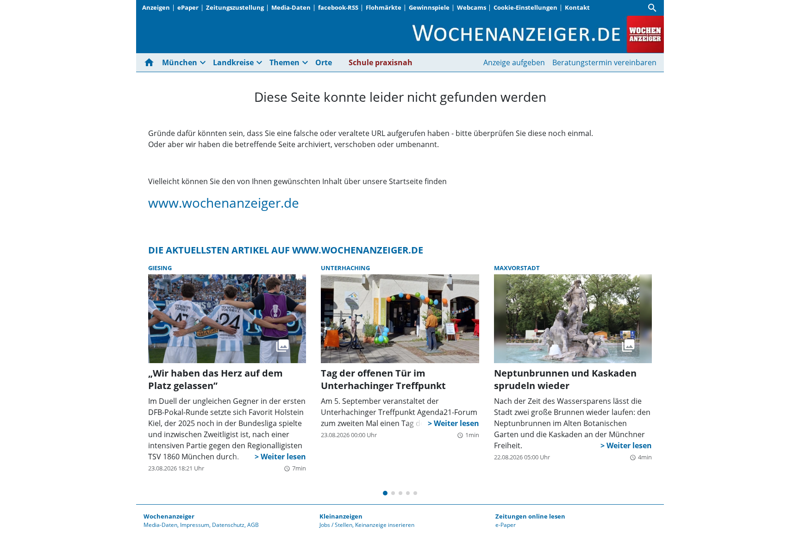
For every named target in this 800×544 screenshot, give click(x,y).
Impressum (194, 525)
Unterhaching (345, 268)
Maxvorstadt (517, 268)
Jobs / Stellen (335, 525)
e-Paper (505, 525)
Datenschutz (228, 525)
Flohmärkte (383, 7)
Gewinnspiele (429, 7)
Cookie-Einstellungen (525, 7)
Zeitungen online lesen (530, 516)
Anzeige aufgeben (514, 62)
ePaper (188, 7)
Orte (323, 62)
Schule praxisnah (380, 62)
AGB (253, 525)
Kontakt (577, 7)
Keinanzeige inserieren (384, 525)
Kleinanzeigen (340, 516)
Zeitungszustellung (235, 7)
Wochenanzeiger (169, 516)
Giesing (160, 268)
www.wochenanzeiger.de (223, 202)
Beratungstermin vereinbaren (604, 62)
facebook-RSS (338, 7)
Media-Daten (291, 7)
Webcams (471, 7)
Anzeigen (156, 7)
